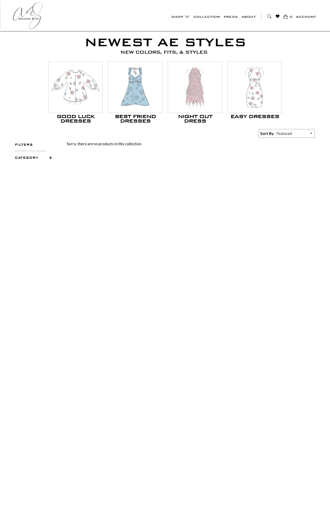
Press (231, 17)
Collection (207, 17)
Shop (178, 17)
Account (306, 17)
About (249, 17)
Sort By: (267, 133)
